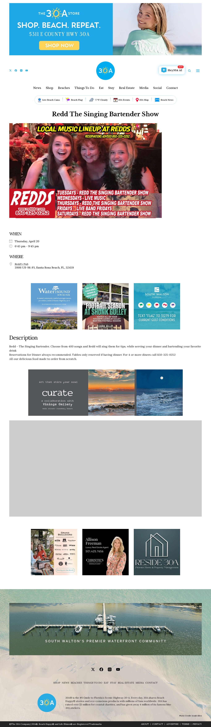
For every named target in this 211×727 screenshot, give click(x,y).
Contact (172, 88)
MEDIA (140, 682)
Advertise (172, 724)
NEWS (65, 682)
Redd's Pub (21, 264)
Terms (185, 724)
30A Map (144, 99)
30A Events (124, 99)
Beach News (167, 99)
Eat (101, 88)
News (37, 88)
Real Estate (127, 88)
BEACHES (76, 682)
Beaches (64, 88)
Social (157, 88)
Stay (111, 88)
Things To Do (84, 88)
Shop (49, 88)
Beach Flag (77, 99)
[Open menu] (198, 71)
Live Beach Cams (51, 99)
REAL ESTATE (126, 682)
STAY (113, 682)
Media (143, 88)
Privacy (197, 724)
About (145, 724)
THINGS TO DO (93, 682)
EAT (106, 682)
